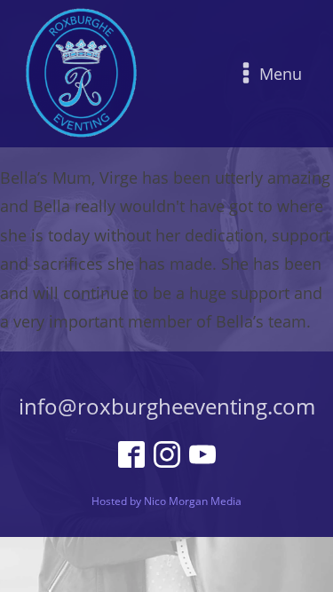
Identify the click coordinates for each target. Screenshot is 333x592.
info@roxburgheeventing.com (167, 406)
